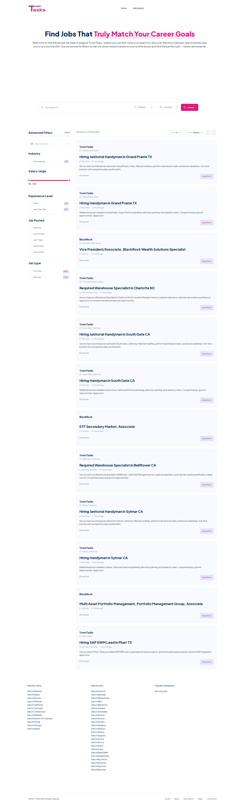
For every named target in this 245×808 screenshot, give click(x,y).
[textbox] (50, 144)
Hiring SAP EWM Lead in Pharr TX (105, 642)
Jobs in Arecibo (98, 722)
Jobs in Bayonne (98, 766)
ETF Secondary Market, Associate (107, 426)
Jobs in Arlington (98, 725)
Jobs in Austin (97, 745)
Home (124, 8)
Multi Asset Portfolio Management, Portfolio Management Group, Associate (141, 604)
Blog (177, 799)
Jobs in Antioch (98, 715)
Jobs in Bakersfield (99, 752)
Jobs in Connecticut (36, 711)
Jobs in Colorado (35, 708)
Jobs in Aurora (97, 739)
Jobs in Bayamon (99, 762)
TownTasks (86, 146)
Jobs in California (35, 704)
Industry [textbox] (142, 107)
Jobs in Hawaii (33, 728)
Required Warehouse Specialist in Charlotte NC (117, 288)
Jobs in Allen (96, 701)
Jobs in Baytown (98, 769)
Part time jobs (161, 691)
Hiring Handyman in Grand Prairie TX (108, 203)
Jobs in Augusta (98, 735)
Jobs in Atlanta (97, 732)
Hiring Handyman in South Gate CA (107, 380)
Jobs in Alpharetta (99, 704)
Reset (67, 132)
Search (191, 107)
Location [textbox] (168, 107)
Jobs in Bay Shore (99, 759)
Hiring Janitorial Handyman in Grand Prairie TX (115, 156)
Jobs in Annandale (99, 711)
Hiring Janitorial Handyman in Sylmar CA (111, 511)
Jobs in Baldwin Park (100, 756)
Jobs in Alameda (98, 694)
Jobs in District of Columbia (39, 718)
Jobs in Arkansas (34, 701)
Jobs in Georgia (34, 725)
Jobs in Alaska (33, 694)
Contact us (212, 799)
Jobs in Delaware (34, 715)
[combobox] (144, 107)
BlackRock (85, 239)
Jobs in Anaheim (98, 708)
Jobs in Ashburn (98, 728)
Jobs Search (138, 8)
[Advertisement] (119, 75)
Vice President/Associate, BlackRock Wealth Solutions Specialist (132, 249)
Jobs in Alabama (34, 691)
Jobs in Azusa (97, 749)
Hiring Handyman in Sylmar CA (103, 558)
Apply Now (206, 176)
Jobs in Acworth (98, 691)
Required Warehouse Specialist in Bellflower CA (117, 465)
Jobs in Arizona (34, 698)
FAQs (200, 799)
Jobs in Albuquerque (100, 698)
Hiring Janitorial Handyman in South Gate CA (114, 334)
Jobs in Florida (33, 722)
